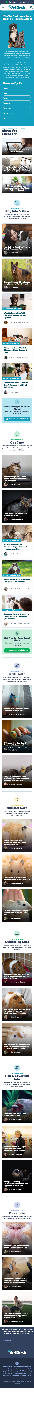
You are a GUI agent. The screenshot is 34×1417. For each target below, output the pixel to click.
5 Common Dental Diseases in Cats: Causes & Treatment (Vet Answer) (16, 616)
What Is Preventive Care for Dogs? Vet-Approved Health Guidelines (16, 385)
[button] (8, 1344)
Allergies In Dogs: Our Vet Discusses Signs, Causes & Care (15, 350)
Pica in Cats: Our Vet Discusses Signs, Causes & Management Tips (15, 547)
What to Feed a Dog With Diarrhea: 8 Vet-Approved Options (15, 315)
